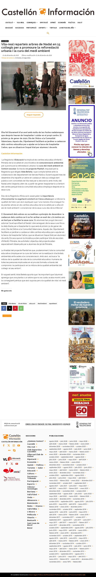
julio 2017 (77, 520)
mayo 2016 (63, 530)
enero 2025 (53, 454)
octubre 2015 (67, 535)
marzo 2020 (73, 496)
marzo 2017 (73, 522)
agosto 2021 (53, 486)
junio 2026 (73, 441)
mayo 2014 (53, 548)
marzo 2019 (82, 504)
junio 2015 (73, 538)
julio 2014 (77, 546)
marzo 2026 (63, 444)
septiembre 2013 (67, 554)
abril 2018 (52, 514)
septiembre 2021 (80, 483)
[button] (48, 33)
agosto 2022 (79, 475)
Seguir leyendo (33, 115)
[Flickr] (9, 450)
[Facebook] (3, 308)
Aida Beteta (12, 303)
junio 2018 (73, 512)
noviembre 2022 (78, 472)
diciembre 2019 (65, 499)
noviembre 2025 (68, 446)
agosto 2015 (53, 538)
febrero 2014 (84, 548)
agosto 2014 (67, 546)
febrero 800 (77, 562)
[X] (9, 308)
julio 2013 (52, 556)
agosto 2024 (79, 457)
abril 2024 (82, 459)
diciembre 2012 (87, 559)
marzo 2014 (73, 548)
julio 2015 (63, 538)
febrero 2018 (73, 514)
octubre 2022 (54, 475)
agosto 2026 (53, 441)
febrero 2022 (64, 480)
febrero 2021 (73, 488)
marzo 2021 (62, 488)
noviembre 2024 (78, 454)
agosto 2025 (67, 449)
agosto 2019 (79, 501)
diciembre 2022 (65, 472)
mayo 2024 (72, 459)
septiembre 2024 (67, 457)
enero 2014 (53, 551)
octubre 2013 (54, 554)
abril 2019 (72, 504)
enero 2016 (64, 533)
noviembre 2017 (68, 517)
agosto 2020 (68, 493)
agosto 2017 (67, 520)
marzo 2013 (53, 559)
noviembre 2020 (68, 491)
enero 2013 (75, 559)
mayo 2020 (53, 496)
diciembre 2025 (54, 446)
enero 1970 (67, 562)
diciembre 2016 (65, 525)
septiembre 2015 (80, 535)
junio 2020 (88, 493)
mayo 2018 (83, 512)
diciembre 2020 (54, 491)
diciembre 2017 (54, 517)
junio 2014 (87, 546)
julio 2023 (78, 467)
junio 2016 (52, 530)
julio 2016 (89, 527)
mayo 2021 (83, 486)
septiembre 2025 (55, 449)
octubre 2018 (67, 509)
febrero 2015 (73, 541)
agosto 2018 (53, 512)
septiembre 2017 (55, 520)
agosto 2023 (68, 467)
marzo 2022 (53, 480)
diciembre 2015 (76, 533)
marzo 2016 (82, 530)
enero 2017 (53, 525)
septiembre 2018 (80, 509)
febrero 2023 (84, 470)
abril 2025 (63, 451)
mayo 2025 (53, 451)
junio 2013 (62, 556)
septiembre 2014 (55, 546)
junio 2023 (88, 467)
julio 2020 (78, 493)
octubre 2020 (81, 491)
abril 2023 (63, 470)
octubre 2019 (53, 501)
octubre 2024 (54, 457)
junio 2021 (73, 486)
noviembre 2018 (54, 509)
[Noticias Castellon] (48, 12)
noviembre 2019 (78, 499)
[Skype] (14, 450)
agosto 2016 (79, 527)
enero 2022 (75, 480)
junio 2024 (62, 459)
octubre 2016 (53, 527)
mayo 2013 (72, 556)
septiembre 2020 (55, 493)
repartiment (53, 303)
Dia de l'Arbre (22, 303)
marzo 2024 (53, 462)
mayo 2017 (53, 522)
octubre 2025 (81, 446)
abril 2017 (62, 522)
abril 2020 (63, 496)
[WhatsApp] (21, 308)
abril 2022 (82, 478)
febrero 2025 (84, 451)
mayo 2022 (72, 478)
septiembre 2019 (66, 501)
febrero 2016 (53, 533)
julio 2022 (52, 478)
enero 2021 (84, 488)
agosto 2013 (79, 554)
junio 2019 (52, 504)
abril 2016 (72, 530)
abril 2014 (63, 548)
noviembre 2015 (54, 535)
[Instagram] (14, 446)
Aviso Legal (33, 575)
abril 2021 (52, 488)
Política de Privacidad (46, 575)
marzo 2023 (73, 470)
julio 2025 (77, 449)
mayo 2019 (63, 504)
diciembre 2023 (54, 465)
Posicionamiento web (77, 575)
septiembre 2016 (66, 527)
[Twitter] (8, 446)
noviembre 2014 (68, 543)
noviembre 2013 (78, 551)
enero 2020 (53, 499)
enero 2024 (76, 462)
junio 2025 (87, 449)
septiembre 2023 (55, 467)
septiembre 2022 (67, 475)
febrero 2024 (64, 462)
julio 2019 (89, 501)
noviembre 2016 (78, 525)
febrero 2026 (73, 444)
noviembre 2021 (54, 483)
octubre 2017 (80, 517)
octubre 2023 (81, 465)
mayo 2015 (83, 538)
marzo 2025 (73, 451)
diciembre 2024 (65, 454)
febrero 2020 (84, 496)
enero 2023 (53, 472)
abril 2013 (82, 556)
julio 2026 (63, 441)
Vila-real (5, 41)
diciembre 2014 (54, 543)
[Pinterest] (15, 308)
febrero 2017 (83, 522)
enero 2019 (64, 507)
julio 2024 (52, 459)
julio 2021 (63, 486)
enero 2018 (84, 514)
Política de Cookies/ (62, 575)
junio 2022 (62, 478)
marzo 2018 (62, 514)
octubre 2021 (67, 483)
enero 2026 (85, 444)
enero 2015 (84, 541)
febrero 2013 (64, 559)
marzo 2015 (62, 541)
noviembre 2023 (68, 465)
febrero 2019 (53, 507)
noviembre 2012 (54, 562)
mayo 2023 (53, 470)
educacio (32, 303)
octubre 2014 (81, 543)
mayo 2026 (83, 441)
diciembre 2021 (87, 480)
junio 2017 (87, 520)
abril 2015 (52, 541)
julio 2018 (63, 512)
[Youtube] (18, 446)
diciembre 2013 (65, 551)
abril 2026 (52, 444)
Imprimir (7, 316)
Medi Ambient (42, 303)
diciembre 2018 (76, 507)
